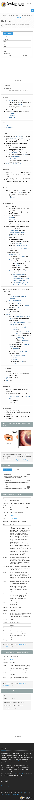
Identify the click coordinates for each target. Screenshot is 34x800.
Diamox (23, 355)
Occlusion (20, 304)
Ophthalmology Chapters (10, 699)
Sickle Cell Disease (14, 296)
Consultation (22, 256)
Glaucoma (12, 271)
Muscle (16, 263)
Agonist (21, 361)
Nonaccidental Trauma (21, 245)
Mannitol (14, 359)
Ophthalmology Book (13, 15)
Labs (4, 51)
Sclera (20, 104)
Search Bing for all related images (20, 460)
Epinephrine (15, 363)
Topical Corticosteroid (14, 254)
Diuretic (14, 357)
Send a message (5, 786)
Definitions (5, 39)
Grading (5, 48)
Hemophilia (12, 298)
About (2, 794)
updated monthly (18, 761)
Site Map (7, 794)
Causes (5, 41)
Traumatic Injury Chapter (26, 15)
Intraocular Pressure (11, 158)
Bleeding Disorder (13, 230)
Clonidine (14, 350)
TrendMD (16, 470)
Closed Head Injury (19, 138)
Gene (7, 309)
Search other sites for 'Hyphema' (12, 709)
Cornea (14, 234)
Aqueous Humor (13, 324)
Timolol (14, 276)
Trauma (11, 138)
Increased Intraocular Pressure (17, 232)
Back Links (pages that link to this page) (13, 705)
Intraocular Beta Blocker (18, 274)
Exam (4, 46)
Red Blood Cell (13, 153)
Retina (7, 380)
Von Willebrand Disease (15, 300)
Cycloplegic (19, 265)
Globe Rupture (16, 156)
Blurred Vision (9, 127)
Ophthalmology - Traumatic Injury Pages (14, 702)
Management (6, 53)
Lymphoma (12, 115)
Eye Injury (11, 100)
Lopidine (19, 284)
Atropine (11, 260)
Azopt (23, 280)
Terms (22, 793)
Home (4, 15)
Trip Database (7, 470)
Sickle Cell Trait (13, 197)
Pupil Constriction (17, 164)
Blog (18, 794)
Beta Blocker (15, 348)
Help (29, 3)
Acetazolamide (19, 337)
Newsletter (13, 794)
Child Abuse (12, 117)
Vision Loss (16, 307)
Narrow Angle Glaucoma (18, 322)
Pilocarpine (15, 329)
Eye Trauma (19, 136)
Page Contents (8, 33)
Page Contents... (7, 37)
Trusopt (19, 280)
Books (5, 695)
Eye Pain (8, 125)
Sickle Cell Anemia (14, 249)
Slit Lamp (24, 154)
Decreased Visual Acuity (15, 236)
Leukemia (11, 113)
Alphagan (24, 284)
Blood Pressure (26, 340)
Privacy (27, 793)
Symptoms (6, 44)
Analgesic (11, 217)
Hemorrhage (18, 243)
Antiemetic (12, 219)
